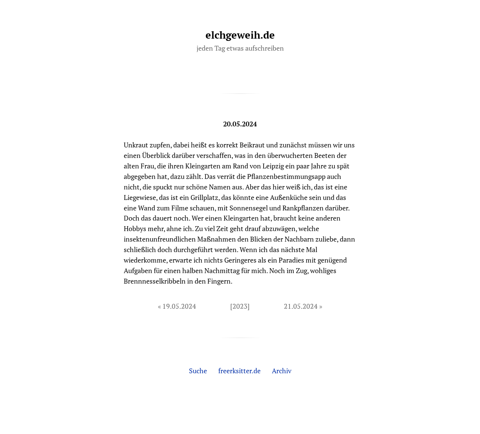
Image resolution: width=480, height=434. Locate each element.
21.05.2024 (301, 306)
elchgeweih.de (240, 35)
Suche (198, 370)
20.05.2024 (240, 123)
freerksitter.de (239, 370)
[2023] (240, 306)
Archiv (281, 370)
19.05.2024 (179, 306)
